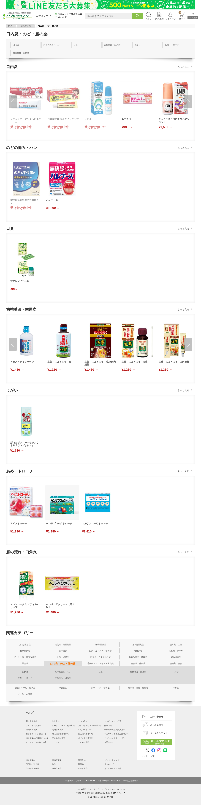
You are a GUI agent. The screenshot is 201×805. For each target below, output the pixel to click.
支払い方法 (82, 721)
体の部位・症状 (32, 768)
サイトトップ (148, 755)
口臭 (76, 44)
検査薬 (176, 688)
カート (182, 15)
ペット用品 (82, 768)
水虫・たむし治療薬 (100, 688)
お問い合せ (109, 742)
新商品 (81, 764)
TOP (10, 26)
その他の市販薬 (25, 694)
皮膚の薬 (63, 688)
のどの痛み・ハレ (51, 44)
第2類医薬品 (100, 644)
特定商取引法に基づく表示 (109, 780)
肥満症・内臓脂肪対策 (100, 657)
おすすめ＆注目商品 (112, 768)
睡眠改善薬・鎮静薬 (138, 657)
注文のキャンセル (85, 729)
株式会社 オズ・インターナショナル (109, 789)
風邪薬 (25, 663)
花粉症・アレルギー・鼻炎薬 (100, 663)
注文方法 (56, 721)
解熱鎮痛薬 (176, 657)
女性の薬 (138, 651)
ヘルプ (148, 18)
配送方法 (108, 725)
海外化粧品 (56, 768)
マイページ (170, 18)
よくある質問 (83, 742)
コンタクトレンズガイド (36, 733)
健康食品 (82, 760)
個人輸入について (85, 733)
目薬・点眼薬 (63, 657)
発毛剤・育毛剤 (176, 651)
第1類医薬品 (25, 644)
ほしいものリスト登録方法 (89, 725)
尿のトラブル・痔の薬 (25, 688)
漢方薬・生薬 (176, 644)
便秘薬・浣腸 (176, 663)
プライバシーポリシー (85, 780)
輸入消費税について (60, 733)
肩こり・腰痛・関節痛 (138, 688)
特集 (54, 764)
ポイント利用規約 (85, 738)
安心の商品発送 (58, 738)
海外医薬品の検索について (37, 738)
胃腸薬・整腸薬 (138, 663)
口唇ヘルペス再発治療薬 (100, 651)
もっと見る (183, 66)
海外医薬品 (30, 760)
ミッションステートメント (115, 738)
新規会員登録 (31, 721)
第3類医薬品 (138, 644)
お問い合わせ (156, 716)
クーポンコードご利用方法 (63, 725)
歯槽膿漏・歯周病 (112, 44)
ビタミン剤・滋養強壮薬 (25, 657)
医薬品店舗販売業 (130, 780)
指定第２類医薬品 (63, 644)
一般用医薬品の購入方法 (114, 729)
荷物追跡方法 (31, 729)
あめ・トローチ (172, 44)
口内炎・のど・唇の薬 (62, 663)
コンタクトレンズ (111, 760)
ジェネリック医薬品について (116, 733)
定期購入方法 (57, 729)
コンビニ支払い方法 (112, 721)
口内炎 (16, 44)
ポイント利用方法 (33, 725)
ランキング (109, 764)
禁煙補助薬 (25, 651)
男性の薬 (63, 651)
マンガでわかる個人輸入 (36, 742)
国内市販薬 (26, 26)
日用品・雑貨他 (32, 764)
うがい (137, 44)
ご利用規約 (68, 780)
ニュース (56, 742)
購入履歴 (159, 18)
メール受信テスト (159, 733)
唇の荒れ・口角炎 (21, 52)
